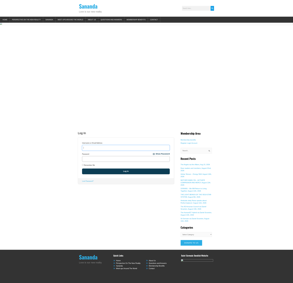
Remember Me (89, 165)
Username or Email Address (92, 143)
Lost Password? (88, 181)
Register (184, 143)
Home (5, 20)
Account (194, 143)
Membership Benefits (136, 20)
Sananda (88, 6)
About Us (92, 20)
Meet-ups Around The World (70, 20)
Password (85, 154)
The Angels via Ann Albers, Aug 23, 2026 (195, 164)
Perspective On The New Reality (26, 20)
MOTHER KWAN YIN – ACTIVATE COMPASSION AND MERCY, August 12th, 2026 (196, 182)
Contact (154, 20)
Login (189, 143)
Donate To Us (191, 243)
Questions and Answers (111, 20)
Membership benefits (188, 140)
